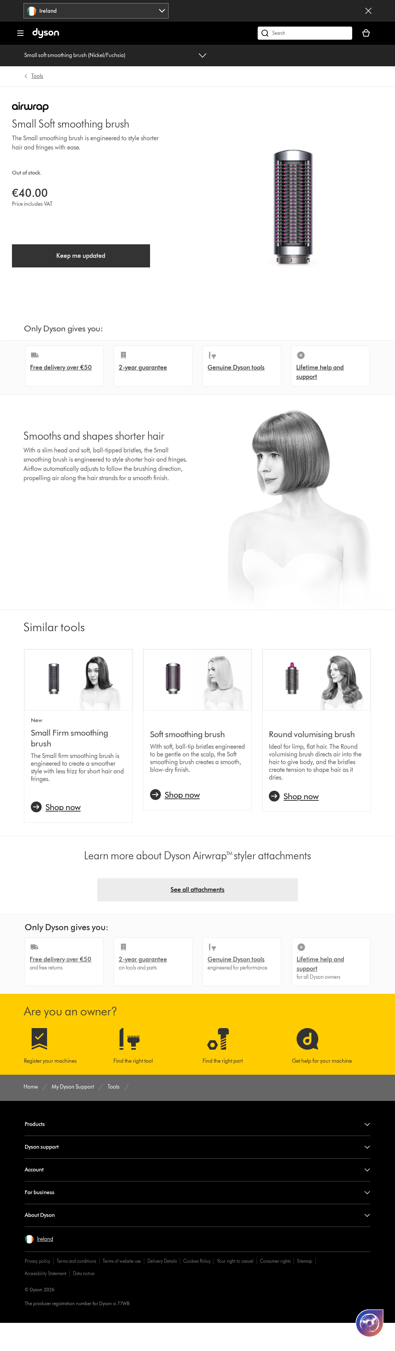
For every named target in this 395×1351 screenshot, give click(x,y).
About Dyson (40, 1215)
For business (39, 1192)
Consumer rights (275, 1261)
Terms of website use (122, 1261)
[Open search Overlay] (305, 33)
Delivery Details (162, 1261)
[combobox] (96, 10)
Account (34, 1169)
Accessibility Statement (45, 1273)
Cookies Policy (197, 1261)
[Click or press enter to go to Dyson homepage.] (45, 36)
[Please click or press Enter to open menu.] (20, 33)
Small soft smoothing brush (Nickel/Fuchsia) (74, 55)
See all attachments (197, 889)
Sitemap (304, 1261)
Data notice (84, 1273)
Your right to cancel (235, 1261)
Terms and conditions (76, 1261)
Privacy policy (37, 1261)
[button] (39, 1239)
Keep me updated (80, 255)
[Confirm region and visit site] (368, 11)
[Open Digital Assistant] (369, 1323)
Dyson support (42, 1147)
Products (35, 1124)
